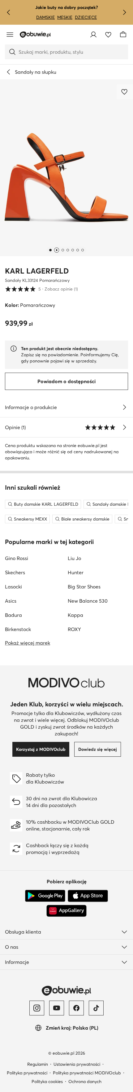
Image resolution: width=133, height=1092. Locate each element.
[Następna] (124, 12)
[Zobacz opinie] (124, 427)
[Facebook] (76, 1008)
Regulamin (37, 1064)
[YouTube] (56, 1008)
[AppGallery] (66, 911)
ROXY (74, 629)
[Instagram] (36, 1008)
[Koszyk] (123, 34)
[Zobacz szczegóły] (124, 407)
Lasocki (13, 587)
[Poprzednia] (8, 12)
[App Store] (88, 896)
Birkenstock (18, 629)
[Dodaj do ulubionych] (125, 91)
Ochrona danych (84, 1081)
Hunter (76, 572)
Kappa (75, 615)
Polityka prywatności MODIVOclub (87, 1073)
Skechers (15, 572)
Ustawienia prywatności (77, 1064)
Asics (10, 601)
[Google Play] (45, 896)
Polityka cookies (47, 1081)
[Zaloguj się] (93, 34)
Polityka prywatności (27, 1073)
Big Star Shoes (84, 587)
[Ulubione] (108, 34)
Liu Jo (74, 558)
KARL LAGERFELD (37, 270)
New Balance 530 (88, 601)
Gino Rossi (16, 558)
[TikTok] (96, 1008)
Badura (13, 615)
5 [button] (41, 289)
